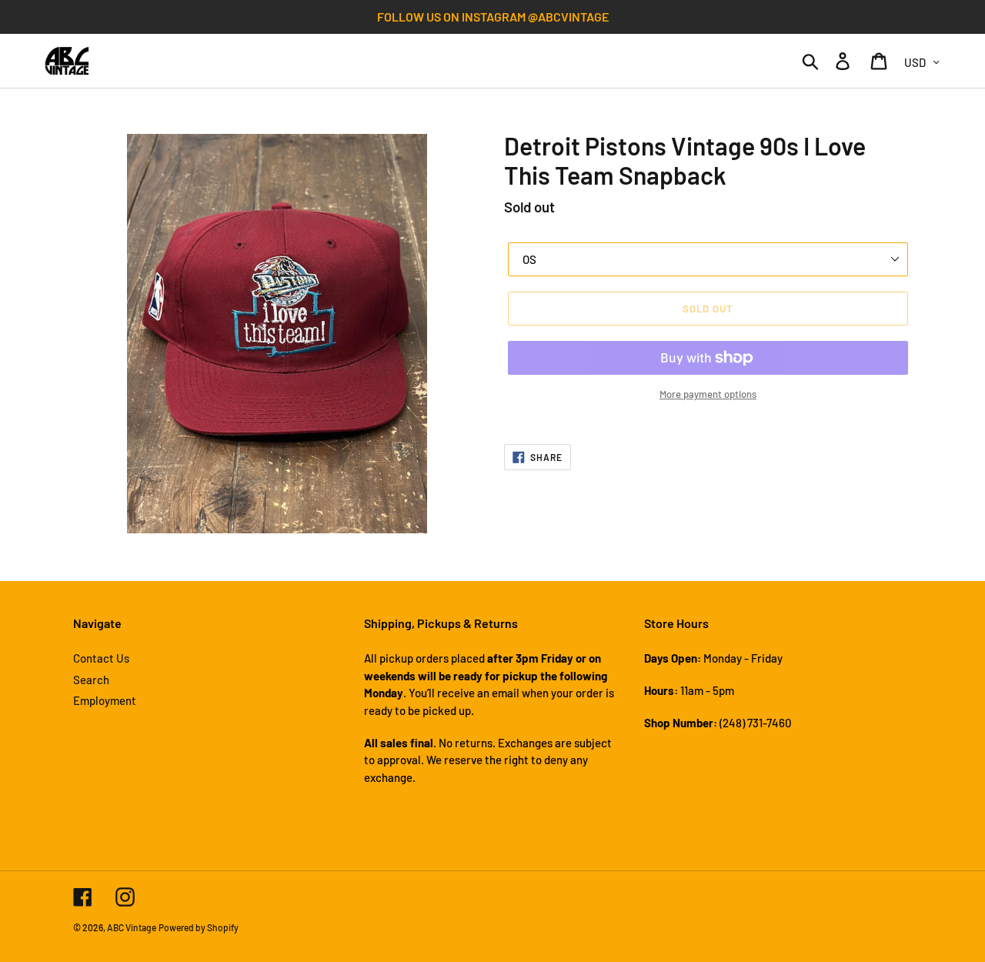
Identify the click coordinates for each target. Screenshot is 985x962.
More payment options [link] (707, 394)
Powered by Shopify (199, 927)
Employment (104, 700)
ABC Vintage (131, 927)
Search (91, 679)
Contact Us (101, 658)
